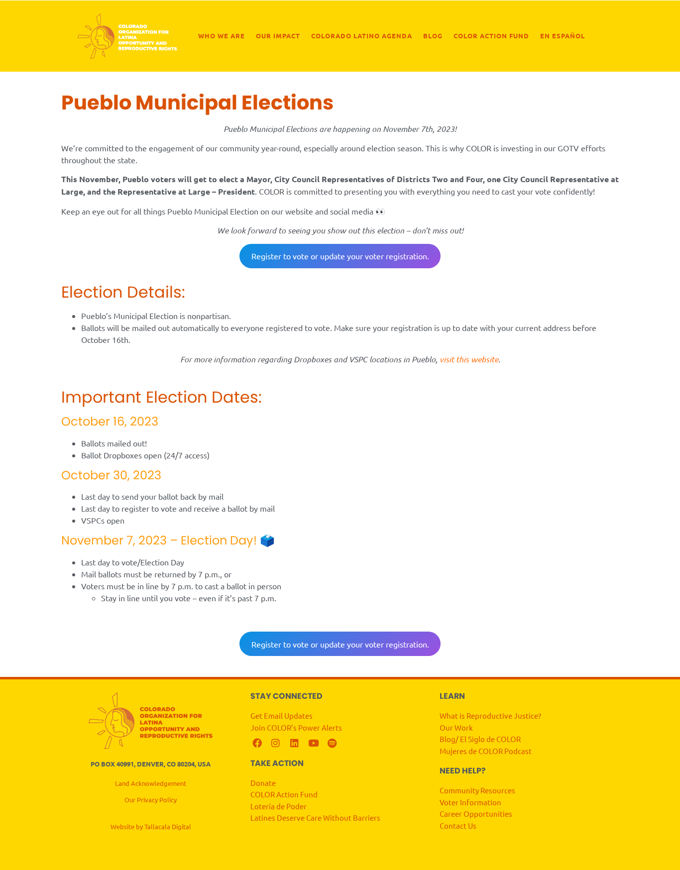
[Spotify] (332, 743)
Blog (433, 35)
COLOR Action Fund (491, 35)
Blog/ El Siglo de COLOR (480, 739)
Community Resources (477, 790)
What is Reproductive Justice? (490, 715)
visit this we (460, 359)
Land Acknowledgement (150, 783)
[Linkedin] (294, 743)
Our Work (456, 727)
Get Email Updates (282, 715)
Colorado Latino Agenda (361, 35)
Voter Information (470, 802)
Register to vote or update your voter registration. (340, 256)
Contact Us (459, 825)
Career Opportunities (476, 813)
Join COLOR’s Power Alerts (296, 727)
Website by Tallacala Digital (151, 826)
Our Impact (278, 35)
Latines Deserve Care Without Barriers (315, 817)
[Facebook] (257, 743)
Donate (263, 782)
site (492, 359)
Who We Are (221, 35)
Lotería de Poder (279, 806)
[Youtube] (313, 743)
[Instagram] (276, 743)
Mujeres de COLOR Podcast (486, 751)
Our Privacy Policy (150, 799)
